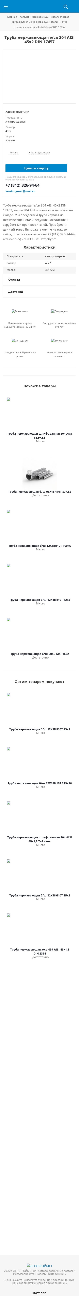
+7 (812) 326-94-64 (22, 185)
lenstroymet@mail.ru (20, 191)
